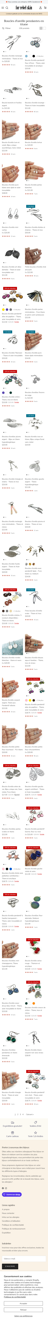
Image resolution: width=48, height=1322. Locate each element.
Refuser (23, 1310)
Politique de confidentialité (15, 1297)
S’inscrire (24, 673)
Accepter (23, 1303)
